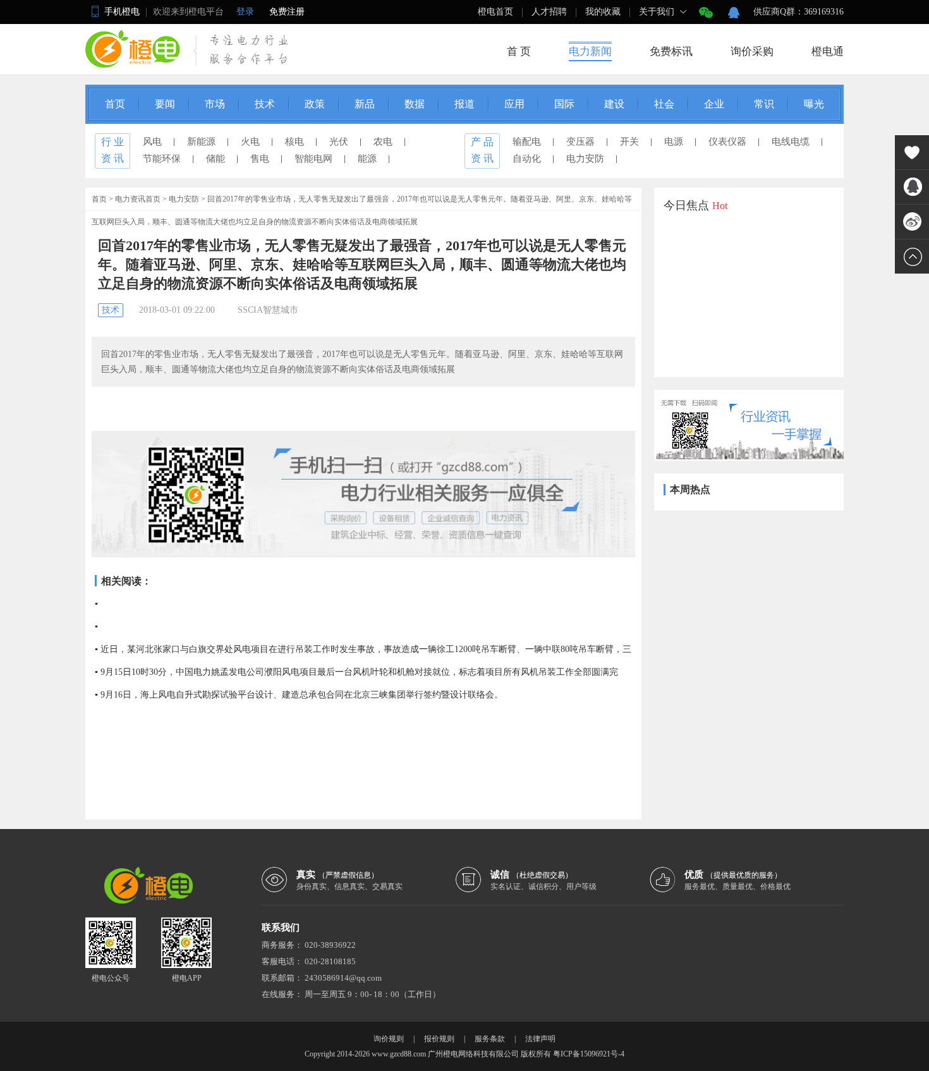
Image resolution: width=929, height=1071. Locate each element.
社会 (664, 104)
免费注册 (287, 11)
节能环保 (162, 159)
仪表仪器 (727, 141)
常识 (764, 104)
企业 (714, 104)
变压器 (580, 141)
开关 (629, 141)
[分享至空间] (912, 187)
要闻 (165, 104)
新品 (365, 104)
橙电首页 (495, 11)
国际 (564, 104)
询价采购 (752, 51)
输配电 (527, 141)
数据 (414, 104)
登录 (245, 11)
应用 (514, 104)
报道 (464, 104)
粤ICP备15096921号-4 (588, 1054)
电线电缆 (791, 141)
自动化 (527, 159)
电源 (673, 141)
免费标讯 (671, 51)
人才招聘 (549, 11)
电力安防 (585, 159)
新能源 (201, 141)
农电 (382, 141)
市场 (215, 104)
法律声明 (540, 1038)
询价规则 (388, 1038)
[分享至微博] (912, 222)
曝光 (814, 104)
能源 (367, 159)
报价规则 (439, 1038)
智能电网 (313, 159)
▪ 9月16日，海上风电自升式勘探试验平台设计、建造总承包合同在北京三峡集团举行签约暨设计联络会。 (299, 694)
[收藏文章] (912, 152)
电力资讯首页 (138, 199)
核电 (294, 141)
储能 (215, 159)
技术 (265, 104)
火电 (250, 141)
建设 (614, 104)
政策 (315, 104)
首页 (115, 104)
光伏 (338, 141)
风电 (152, 141)
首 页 (519, 51)
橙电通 (827, 51)
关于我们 (656, 11)
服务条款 (490, 1038)
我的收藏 (603, 11)
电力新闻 (590, 51)
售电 (259, 159)
